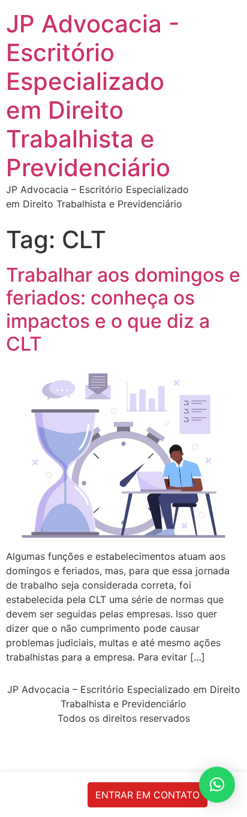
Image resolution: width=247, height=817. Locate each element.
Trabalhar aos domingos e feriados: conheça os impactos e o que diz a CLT (123, 309)
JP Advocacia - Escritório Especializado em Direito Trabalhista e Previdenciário (93, 95)
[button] (217, 785)
